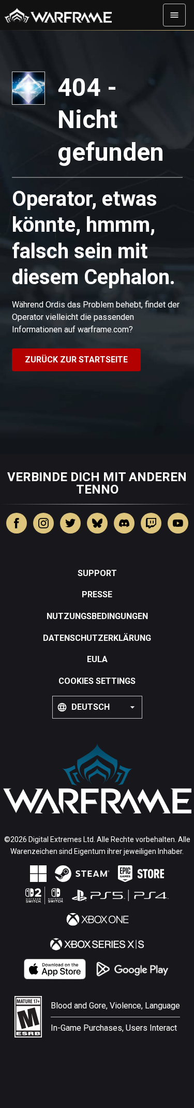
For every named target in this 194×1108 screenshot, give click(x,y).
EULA (97, 659)
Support (97, 573)
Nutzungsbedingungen (97, 616)
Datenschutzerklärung (97, 638)
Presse (97, 594)
